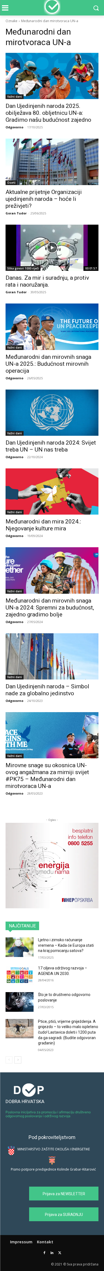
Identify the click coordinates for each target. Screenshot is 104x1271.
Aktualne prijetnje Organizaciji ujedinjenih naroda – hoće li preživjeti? (44, 199)
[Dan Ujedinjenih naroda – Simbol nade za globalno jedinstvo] (52, 656)
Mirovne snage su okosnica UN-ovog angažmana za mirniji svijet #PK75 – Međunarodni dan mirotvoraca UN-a (47, 775)
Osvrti (11, 183)
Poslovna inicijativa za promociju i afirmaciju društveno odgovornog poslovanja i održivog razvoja (48, 1114)
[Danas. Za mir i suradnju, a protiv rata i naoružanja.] (52, 248)
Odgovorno (14, 127)
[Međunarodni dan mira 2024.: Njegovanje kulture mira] (52, 491)
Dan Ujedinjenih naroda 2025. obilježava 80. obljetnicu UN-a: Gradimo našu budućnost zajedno (48, 113)
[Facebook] (44, 1253)
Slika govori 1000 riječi (23, 268)
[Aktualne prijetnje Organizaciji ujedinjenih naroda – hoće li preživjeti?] (52, 162)
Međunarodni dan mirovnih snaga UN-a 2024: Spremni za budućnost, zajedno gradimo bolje (50, 607)
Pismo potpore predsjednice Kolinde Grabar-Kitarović (53, 1169)
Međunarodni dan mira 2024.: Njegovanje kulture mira (43, 525)
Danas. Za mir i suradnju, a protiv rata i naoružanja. (47, 281)
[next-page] (17, 1060)
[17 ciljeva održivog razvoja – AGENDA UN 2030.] (20, 975)
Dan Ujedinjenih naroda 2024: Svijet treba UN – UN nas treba (51, 446)
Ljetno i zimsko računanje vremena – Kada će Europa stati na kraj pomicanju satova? (66, 945)
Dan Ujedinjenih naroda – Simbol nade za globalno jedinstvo (47, 690)
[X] (60, 1253)
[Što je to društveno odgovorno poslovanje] (20, 1001)
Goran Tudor (16, 213)
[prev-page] (9, 1060)
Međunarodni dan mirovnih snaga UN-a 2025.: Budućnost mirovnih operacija (48, 364)
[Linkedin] (52, 1253)
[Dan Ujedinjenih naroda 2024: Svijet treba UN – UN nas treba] (52, 413)
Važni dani (14, 96)
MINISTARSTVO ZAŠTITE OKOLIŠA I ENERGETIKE (53, 1149)
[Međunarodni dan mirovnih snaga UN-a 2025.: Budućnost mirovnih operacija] (52, 327)
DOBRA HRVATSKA (25, 1101)
